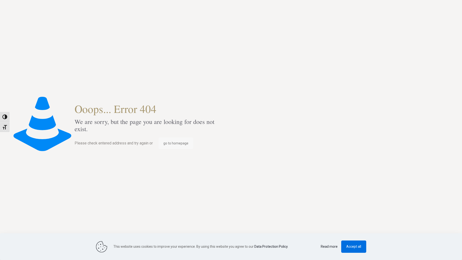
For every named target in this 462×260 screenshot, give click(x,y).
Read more (329, 246)
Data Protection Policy (271, 246)
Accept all (353, 246)
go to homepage (175, 143)
